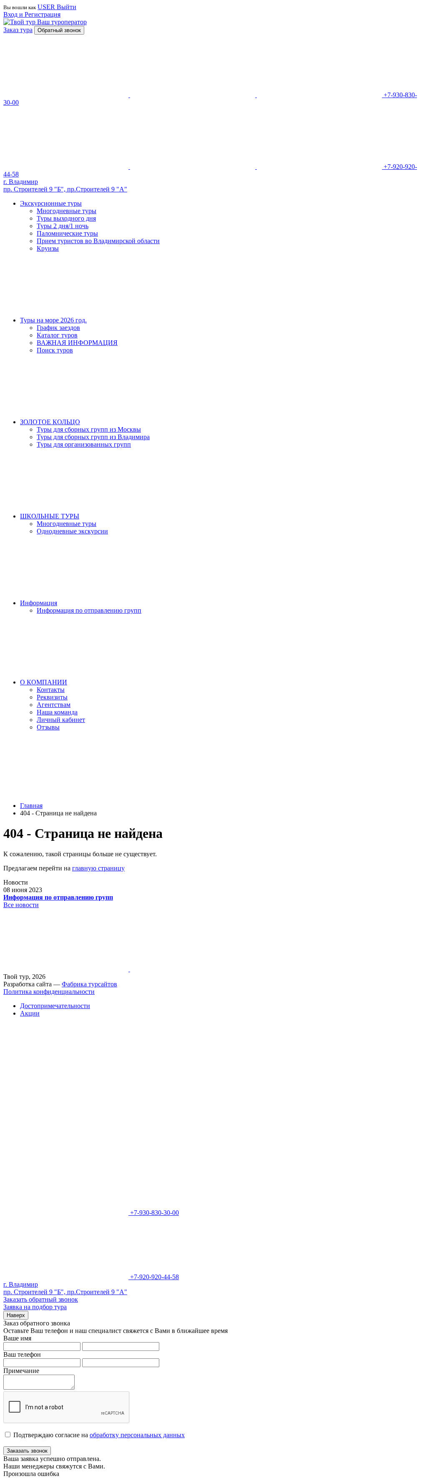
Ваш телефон (22, 1354)
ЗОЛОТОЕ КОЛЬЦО (50, 421)
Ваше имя (17, 1338)
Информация (38, 602)
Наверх (16, 1315)
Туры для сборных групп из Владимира (93, 436)
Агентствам (53, 704)
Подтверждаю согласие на (99, 1434)
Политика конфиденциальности (49, 991)
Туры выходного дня (66, 218)
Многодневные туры (66, 210)
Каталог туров (57, 335)
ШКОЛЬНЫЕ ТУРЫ (49, 516)
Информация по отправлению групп (89, 610)
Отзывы (48, 727)
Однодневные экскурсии (72, 531)
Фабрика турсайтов (89, 984)
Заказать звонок (27, 1451)
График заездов (58, 327)
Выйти (66, 6)
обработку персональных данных (137, 1434)
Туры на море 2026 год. (53, 320)
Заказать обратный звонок (40, 1299)
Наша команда (57, 712)
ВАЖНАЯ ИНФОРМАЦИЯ (77, 342)
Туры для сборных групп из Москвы (89, 429)
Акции (30, 1013)
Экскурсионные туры (51, 203)
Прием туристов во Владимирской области (98, 240)
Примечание (21, 1370)
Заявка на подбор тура (35, 1306)
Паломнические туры (67, 233)
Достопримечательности (55, 1005)
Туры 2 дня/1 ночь (62, 225)
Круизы (48, 248)
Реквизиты (52, 697)
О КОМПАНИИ (43, 682)
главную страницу (98, 868)
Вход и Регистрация (31, 14)
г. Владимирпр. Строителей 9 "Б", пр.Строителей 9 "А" (65, 185)
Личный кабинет (61, 719)
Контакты (51, 689)
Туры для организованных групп (84, 444)
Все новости (21, 904)
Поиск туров (55, 350)
